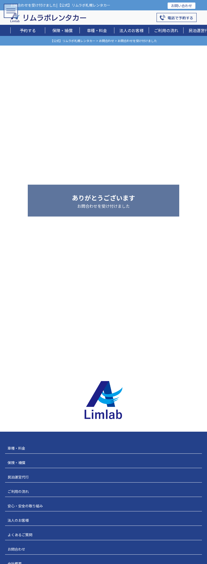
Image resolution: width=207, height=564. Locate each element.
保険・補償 (62, 30)
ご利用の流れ (166, 30)
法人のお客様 (131, 30)
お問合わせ (16, 549)
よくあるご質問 (20, 534)
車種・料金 (97, 30)
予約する (28, 30)
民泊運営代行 (18, 476)
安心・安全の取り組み (25, 505)
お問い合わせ (181, 5)
